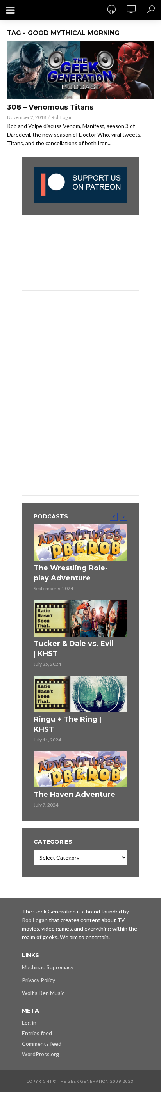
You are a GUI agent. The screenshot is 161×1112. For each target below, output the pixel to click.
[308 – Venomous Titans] (80, 70)
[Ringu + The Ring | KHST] (80, 694)
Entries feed (37, 1033)
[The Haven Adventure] (80, 769)
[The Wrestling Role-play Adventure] (80, 542)
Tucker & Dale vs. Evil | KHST (74, 648)
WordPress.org (40, 1054)
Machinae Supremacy (47, 967)
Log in (29, 1022)
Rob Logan (62, 117)
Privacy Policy (38, 980)
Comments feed (41, 1043)
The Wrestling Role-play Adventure (71, 573)
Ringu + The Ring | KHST (67, 724)
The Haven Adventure (74, 794)
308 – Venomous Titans (50, 107)
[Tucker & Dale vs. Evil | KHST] (80, 618)
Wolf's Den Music (43, 993)
